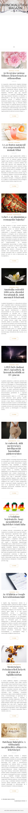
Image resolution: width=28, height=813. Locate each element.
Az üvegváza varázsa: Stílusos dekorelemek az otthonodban (14, 75)
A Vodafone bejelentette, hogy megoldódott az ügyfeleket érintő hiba (14, 520)
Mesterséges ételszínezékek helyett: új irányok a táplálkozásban (14, 670)
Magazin (11, 70)
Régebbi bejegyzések (8, 799)
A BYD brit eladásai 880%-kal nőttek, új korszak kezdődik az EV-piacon (14, 371)
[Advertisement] (14, 30)
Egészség (10, 142)
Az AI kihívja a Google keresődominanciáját (14, 595)
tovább (14, 116)
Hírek (17, 287)
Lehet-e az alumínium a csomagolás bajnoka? (14, 218)
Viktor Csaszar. (20, 810)
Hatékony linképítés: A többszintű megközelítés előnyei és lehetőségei (14, 745)
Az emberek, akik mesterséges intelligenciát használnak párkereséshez (14, 448)
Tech (18, 441)
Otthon (17, 70)
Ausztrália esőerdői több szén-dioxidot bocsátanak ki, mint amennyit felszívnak (14, 293)
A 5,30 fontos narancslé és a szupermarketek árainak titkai (14, 147)
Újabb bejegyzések (20, 801)
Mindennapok (17, 214)
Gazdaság (17, 142)
